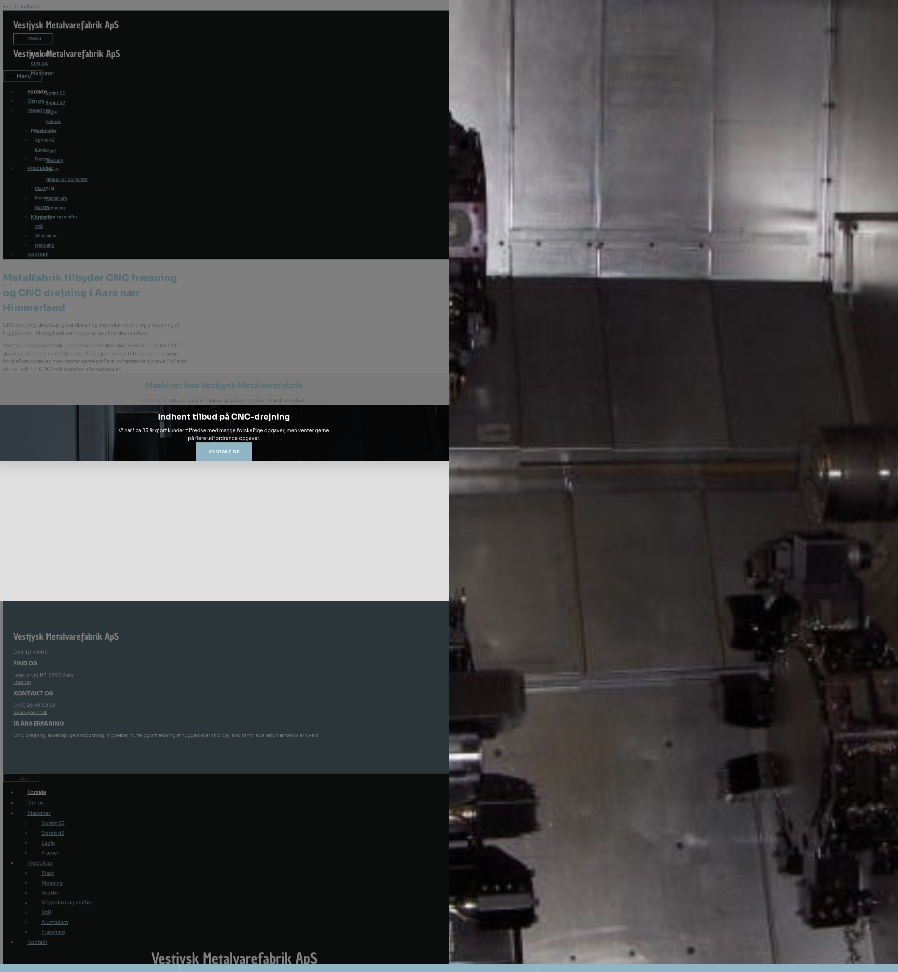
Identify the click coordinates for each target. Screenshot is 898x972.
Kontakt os (224, 451)
